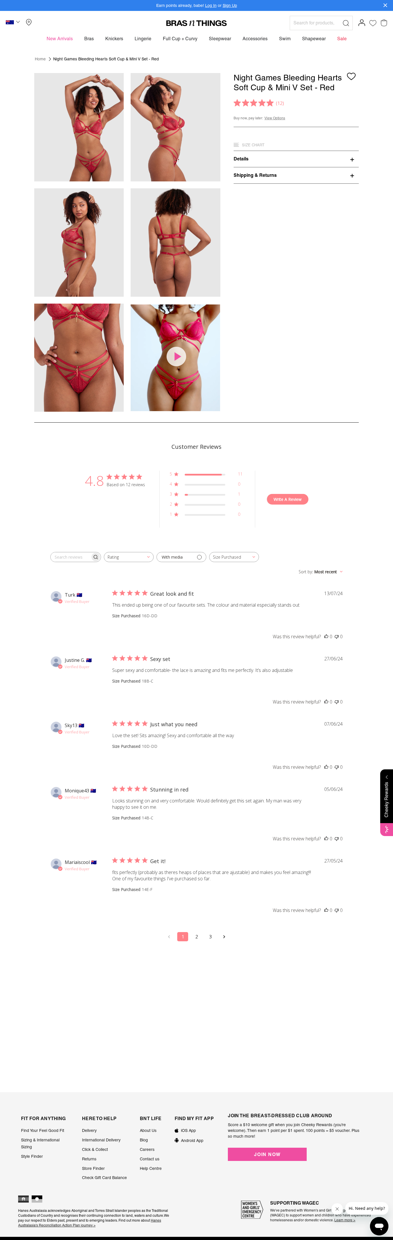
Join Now (267, 1154)
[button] (13, 23)
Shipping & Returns (255, 175)
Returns (89, 1159)
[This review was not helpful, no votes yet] (337, 636)
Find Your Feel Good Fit (42, 1130)
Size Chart (253, 145)
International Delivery (101, 1140)
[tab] (296, 159)
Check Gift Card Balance (104, 1177)
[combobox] (129, 557)
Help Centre (151, 1168)
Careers (147, 1149)
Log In (211, 5)
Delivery (89, 1130)
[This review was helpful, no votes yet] (326, 636)
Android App (192, 1140)
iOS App (188, 1130)
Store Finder (93, 1168)
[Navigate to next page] (224, 936)
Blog (144, 1140)
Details (241, 159)
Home (40, 59)
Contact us (149, 1159)
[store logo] (196, 23)
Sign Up (230, 5)
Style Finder (32, 1156)
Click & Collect (95, 1149)
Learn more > (344, 1220)
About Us (148, 1130)
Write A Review (288, 499)
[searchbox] (70, 557)
